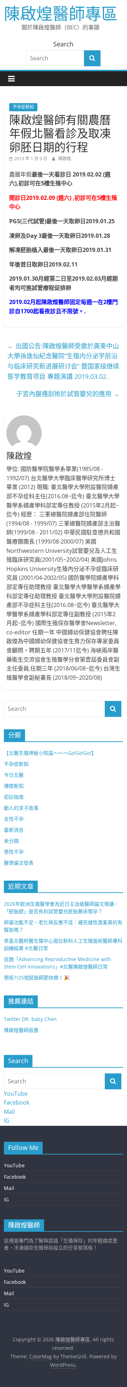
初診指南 (14, 796)
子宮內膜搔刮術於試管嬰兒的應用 (68, 393)
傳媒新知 (14, 785)
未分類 (11, 840)
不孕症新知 (23, 107)
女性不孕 (14, 818)
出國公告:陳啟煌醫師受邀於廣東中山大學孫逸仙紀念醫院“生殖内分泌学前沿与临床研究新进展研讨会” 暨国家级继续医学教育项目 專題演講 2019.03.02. (63, 361)
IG (7, 1120)
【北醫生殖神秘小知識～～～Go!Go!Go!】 (50, 752)
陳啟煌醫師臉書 (21, 1030)
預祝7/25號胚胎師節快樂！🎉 (36, 977)
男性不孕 (14, 851)
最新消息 (14, 829)
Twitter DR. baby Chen (30, 1019)
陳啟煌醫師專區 (60, 13)
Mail (9, 1112)
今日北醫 (14, 774)
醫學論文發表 (19, 862)
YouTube (16, 1093)
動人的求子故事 (21, 807)
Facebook (16, 1102)
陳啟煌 (64, 159)
